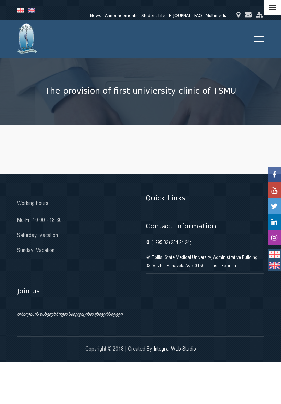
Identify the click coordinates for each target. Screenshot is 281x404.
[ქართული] (22, 10)
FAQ (198, 15)
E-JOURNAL (180, 15)
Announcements (121, 15)
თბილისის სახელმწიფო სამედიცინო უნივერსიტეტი (69, 314)
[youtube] (274, 190)
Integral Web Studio (175, 348)
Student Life (153, 15)
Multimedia (217, 15)
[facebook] (274, 175)
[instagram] (274, 237)
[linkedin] (274, 222)
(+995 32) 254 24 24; (170, 242)
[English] (33, 10)
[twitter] (274, 206)
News (95, 15)
